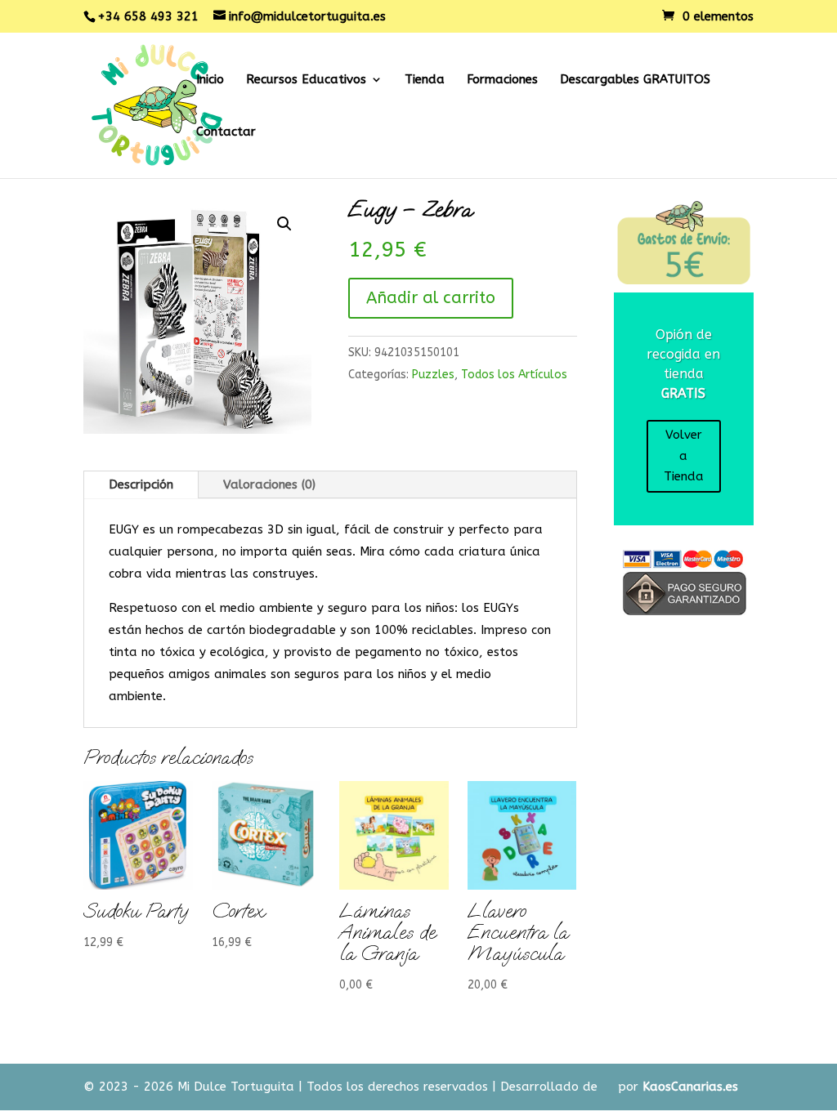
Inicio (210, 80)
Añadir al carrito (430, 297)
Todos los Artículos (514, 375)
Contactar (226, 132)
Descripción (141, 484)
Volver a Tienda (684, 455)
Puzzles (433, 375)
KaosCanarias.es (690, 1086)
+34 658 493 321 (148, 16)
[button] (284, 224)
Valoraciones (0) (269, 484)
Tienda (425, 80)
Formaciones (502, 80)
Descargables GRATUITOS (635, 80)
